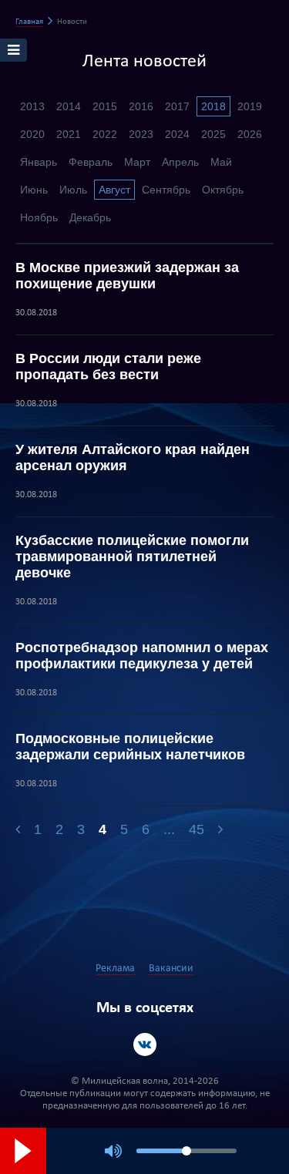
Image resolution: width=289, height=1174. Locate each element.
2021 (68, 134)
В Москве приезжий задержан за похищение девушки (127, 275)
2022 (104, 134)
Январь (38, 162)
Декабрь (90, 217)
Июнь (34, 189)
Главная (29, 22)
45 (196, 829)
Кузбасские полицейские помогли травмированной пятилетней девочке (132, 556)
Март (137, 162)
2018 (213, 106)
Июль (73, 189)
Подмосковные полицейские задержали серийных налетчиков (130, 746)
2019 (249, 106)
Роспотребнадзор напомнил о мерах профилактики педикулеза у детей (141, 655)
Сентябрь (166, 189)
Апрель (180, 162)
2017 (177, 106)
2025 (213, 134)
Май (221, 162)
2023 (141, 134)
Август (114, 189)
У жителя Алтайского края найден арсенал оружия (132, 457)
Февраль (91, 162)
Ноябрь (39, 217)
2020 (32, 134)
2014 (68, 106)
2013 (32, 106)
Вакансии (171, 968)
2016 (141, 106)
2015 (104, 106)
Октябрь (223, 189)
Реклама (115, 968)
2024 (177, 134)
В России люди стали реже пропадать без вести (108, 366)
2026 (249, 134)
